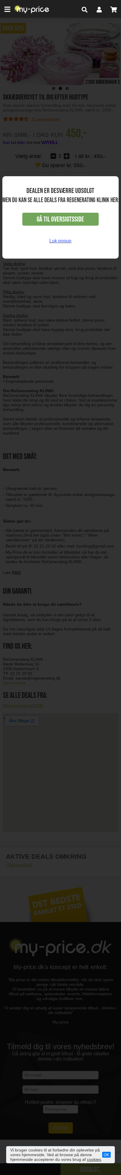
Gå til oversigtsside (60, 219)
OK (106, 1155)
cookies (94, 1159)
